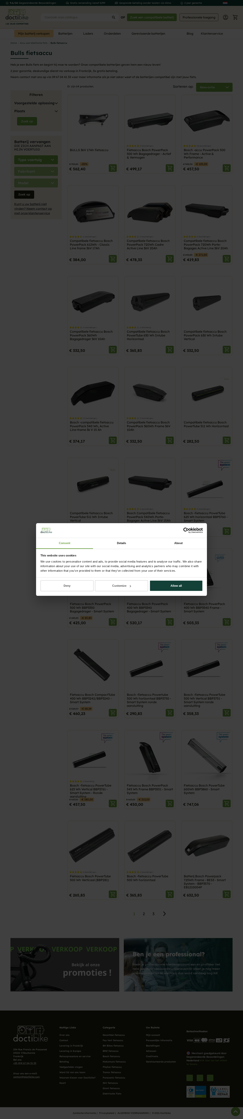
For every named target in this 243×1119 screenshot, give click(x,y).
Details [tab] (121, 543)
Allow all (176, 585)
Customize (119, 585)
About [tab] (178, 543)
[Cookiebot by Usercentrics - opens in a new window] (186, 530)
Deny (67, 585)
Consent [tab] (64, 543)
